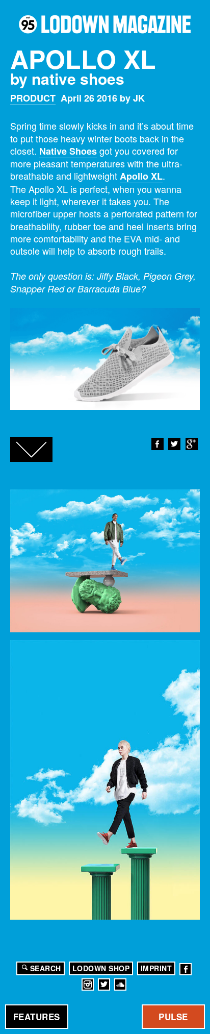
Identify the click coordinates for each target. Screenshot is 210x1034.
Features (36, 1017)
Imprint (156, 968)
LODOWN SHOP (101, 968)
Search (45, 968)
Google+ (192, 444)
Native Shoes (68, 151)
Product (33, 98)
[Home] (105, 24)
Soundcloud (120, 984)
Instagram (88, 984)
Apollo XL (141, 176)
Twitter (174, 444)
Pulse (173, 1017)
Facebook (157, 444)
